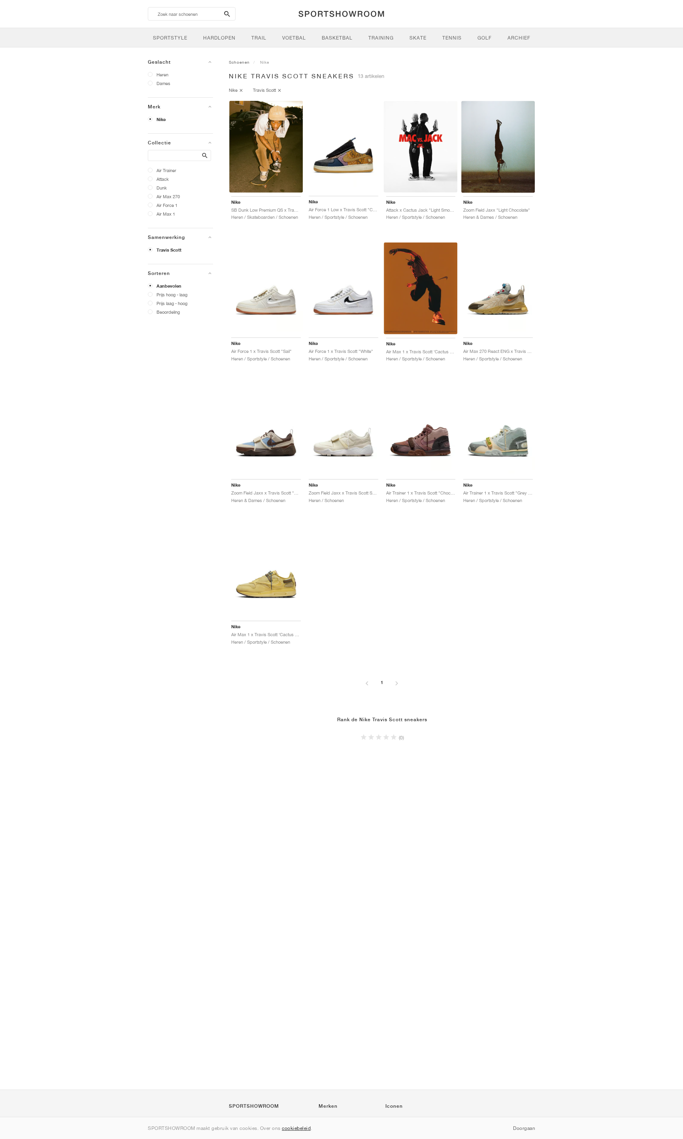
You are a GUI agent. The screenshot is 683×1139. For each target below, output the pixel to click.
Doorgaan (524, 1128)
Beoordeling (168, 312)
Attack (163, 179)
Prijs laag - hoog (172, 303)
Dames (163, 83)
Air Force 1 (167, 205)
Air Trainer (166, 170)
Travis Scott (169, 250)
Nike (161, 119)
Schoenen (239, 62)
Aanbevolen (169, 286)
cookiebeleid (296, 1128)
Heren (162, 74)
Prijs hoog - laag (172, 294)
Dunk (162, 187)
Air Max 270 (168, 196)
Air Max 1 (166, 213)
